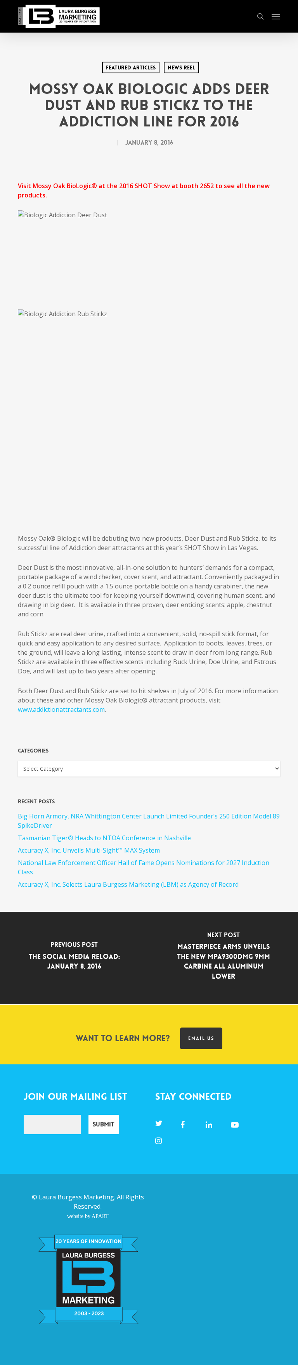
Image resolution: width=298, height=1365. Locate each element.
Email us (201, 1038)
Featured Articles (131, 67)
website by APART (88, 1216)
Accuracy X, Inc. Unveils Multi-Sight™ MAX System (89, 850)
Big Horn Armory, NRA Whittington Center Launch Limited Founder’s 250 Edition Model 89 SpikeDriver (149, 821)
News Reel (181, 67)
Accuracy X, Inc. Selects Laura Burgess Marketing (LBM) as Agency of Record (128, 884)
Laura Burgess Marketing (76, 1197)
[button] (276, 16)
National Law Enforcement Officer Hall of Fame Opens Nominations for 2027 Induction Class (143, 867)
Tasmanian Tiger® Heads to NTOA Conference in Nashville (104, 838)
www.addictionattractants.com (61, 709)
